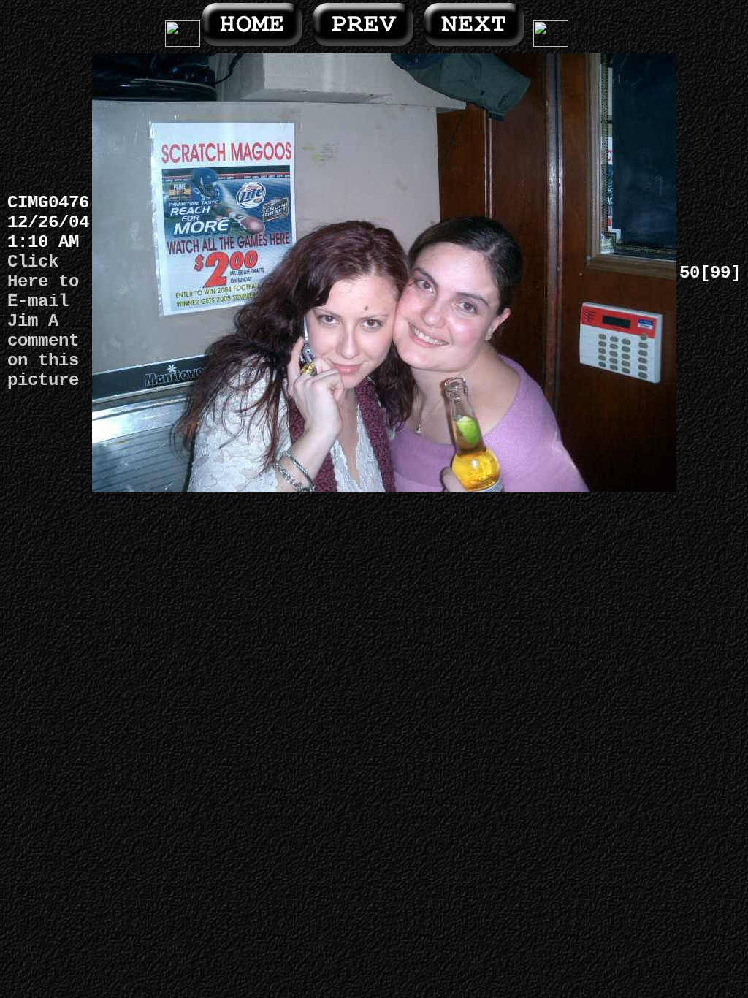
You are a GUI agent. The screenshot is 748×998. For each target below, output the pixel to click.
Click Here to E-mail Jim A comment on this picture (43, 321)
